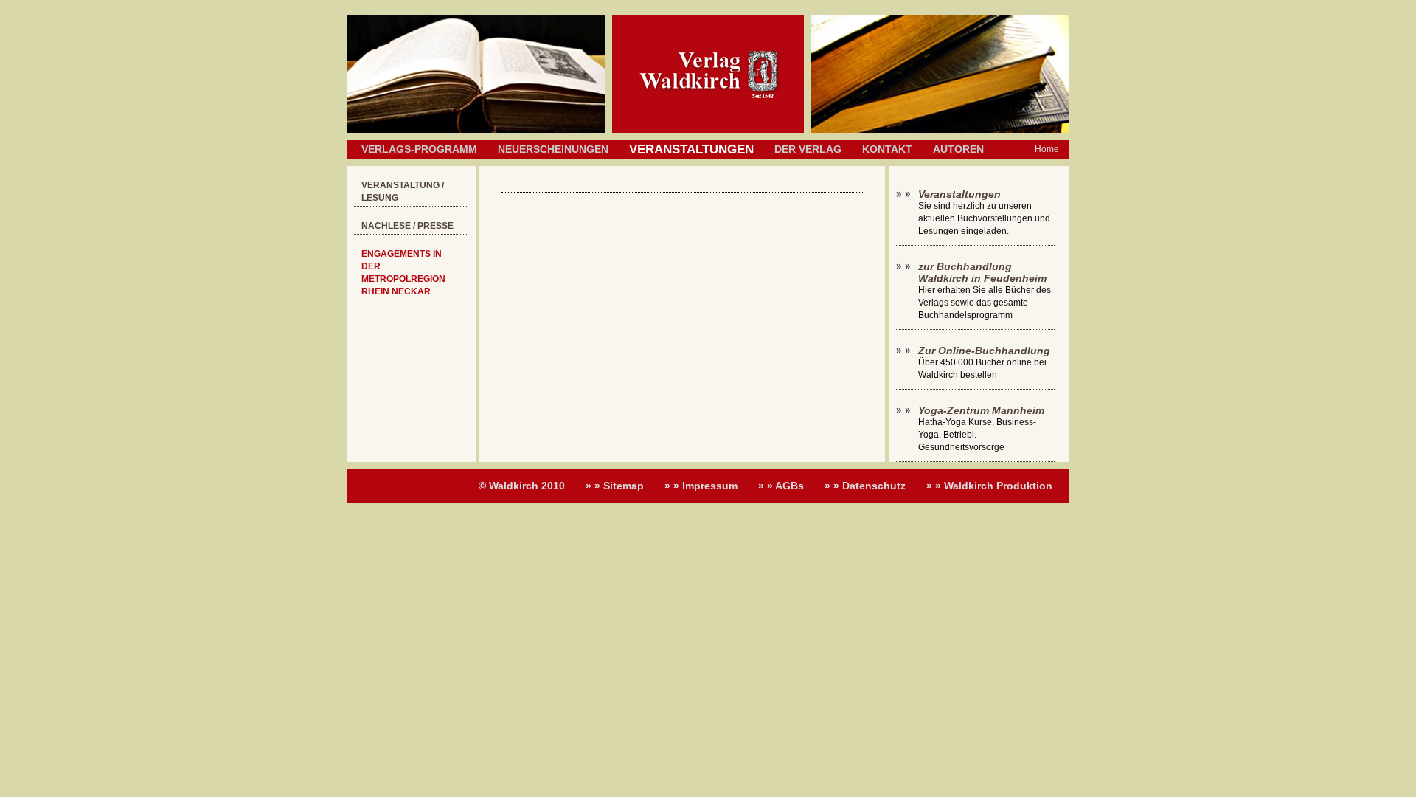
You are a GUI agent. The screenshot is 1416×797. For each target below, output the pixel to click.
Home (1047, 149)
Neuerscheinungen (553, 149)
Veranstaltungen (959, 194)
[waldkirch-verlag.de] (708, 129)
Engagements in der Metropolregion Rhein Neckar (403, 273)
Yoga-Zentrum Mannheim (981, 410)
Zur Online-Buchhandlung (984, 350)
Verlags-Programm (419, 149)
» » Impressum (701, 485)
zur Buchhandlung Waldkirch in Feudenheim (982, 272)
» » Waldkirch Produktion (989, 485)
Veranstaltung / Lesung (402, 191)
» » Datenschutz (865, 485)
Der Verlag (807, 149)
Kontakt (887, 149)
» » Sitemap (615, 485)
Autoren (958, 149)
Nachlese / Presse (407, 226)
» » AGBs (781, 485)
